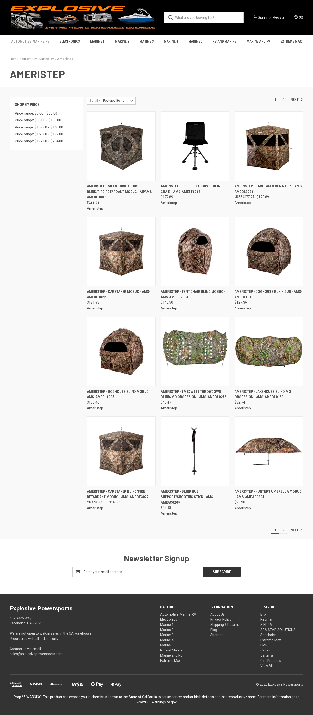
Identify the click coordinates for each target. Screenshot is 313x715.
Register (279, 17)
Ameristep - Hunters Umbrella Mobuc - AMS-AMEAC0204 (268, 494)
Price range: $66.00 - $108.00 (38, 120)
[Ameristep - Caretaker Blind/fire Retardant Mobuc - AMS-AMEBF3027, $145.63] (121, 451)
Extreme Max (291, 41)
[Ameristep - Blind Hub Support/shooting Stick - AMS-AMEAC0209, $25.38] (195, 451)
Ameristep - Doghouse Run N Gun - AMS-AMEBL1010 (268, 294)
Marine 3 (146, 41)
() (300, 17)
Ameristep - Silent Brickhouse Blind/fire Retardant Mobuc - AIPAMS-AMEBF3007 (120, 191)
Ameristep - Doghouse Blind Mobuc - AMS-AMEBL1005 (119, 394)
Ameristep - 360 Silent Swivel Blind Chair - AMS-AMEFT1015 (192, 189)
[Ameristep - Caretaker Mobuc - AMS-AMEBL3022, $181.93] (121, 251)
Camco (265, 650)
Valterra (266, 655)
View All (266, 666)
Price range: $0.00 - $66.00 (36, 113)
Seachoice (268, 635)
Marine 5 (195, 41)
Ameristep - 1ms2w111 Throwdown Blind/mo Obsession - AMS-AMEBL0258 (194, 394)
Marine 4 (171, 41)
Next (295, 100)
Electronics (70, 41)
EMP (264, 645)
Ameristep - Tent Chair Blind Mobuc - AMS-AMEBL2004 (193, 294)
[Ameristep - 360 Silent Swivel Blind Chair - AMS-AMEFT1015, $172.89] (195, 146)
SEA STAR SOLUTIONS (278, 630)
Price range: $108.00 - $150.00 (39, 127)
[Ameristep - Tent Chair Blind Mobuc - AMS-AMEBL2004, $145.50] (195, 251)
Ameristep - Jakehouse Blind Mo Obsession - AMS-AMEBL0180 (263, 394)
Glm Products (270, 660)
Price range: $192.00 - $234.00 (39, 141)
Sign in (263, 17)
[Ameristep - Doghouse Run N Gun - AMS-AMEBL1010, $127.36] (268, 251)
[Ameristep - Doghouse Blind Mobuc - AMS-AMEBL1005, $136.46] (121, 351)
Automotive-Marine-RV (30, 41)
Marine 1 (97, 41)
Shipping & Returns (225, 625)
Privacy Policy (220, 619)
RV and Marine (224, 41)
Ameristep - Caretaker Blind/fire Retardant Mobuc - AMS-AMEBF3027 (118, 494)
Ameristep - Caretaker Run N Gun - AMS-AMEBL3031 (269, 189)
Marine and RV (258, 41)
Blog (213, 630)
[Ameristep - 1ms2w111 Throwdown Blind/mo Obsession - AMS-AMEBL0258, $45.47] (195, 351)
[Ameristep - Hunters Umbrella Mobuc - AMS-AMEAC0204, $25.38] (268, 451)
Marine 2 (122, 41)
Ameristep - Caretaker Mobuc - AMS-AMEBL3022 (118, 294)
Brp (263, 614)
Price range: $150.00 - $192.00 (39, 134)
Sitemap (217, 635)
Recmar (266, 619)
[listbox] (118, 100)
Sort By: (95, 100)
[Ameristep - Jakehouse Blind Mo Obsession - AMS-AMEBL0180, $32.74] (268, 351)
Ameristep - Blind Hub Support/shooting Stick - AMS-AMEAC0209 (187, 497)
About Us (217, 614)
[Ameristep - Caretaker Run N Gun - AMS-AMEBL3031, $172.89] (268, 146)
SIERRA (266, 625)
